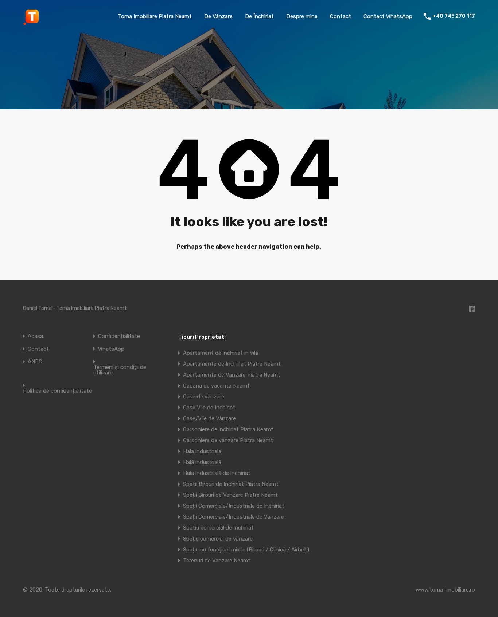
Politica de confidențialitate (57, 391)
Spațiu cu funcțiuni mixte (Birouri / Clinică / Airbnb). (246, 549)
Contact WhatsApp (387, 16)
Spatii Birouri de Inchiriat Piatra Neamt (231, 484)
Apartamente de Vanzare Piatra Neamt (231, 375)
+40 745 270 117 (453, 16)
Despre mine (302, 16)
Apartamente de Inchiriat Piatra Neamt (232, 364)
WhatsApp (111, 349)
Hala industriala (202, 451)
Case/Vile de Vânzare (209, 418)
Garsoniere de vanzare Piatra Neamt (228, 440)
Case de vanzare (203, 396)
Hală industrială (202, 462)
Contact (340, 16)
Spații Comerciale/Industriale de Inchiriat (233, 506)
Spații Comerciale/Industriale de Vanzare (233, 517)
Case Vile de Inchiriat (209, 407)
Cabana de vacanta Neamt (216, 385)
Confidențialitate (119, 336)
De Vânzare (218, 16)
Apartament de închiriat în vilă (220, 353)
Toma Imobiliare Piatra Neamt (155, 16)
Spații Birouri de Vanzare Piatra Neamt (230, 495)
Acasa (35, 336)
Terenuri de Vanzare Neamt (216, 560)
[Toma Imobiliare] (32, 22)
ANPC (35, 362)
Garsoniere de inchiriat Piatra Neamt (228, 429)
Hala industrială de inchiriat (216, 473)
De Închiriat (259, 16)
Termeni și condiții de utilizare (119, 370)
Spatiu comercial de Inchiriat (218, 527)
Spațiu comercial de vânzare (218, 538)
